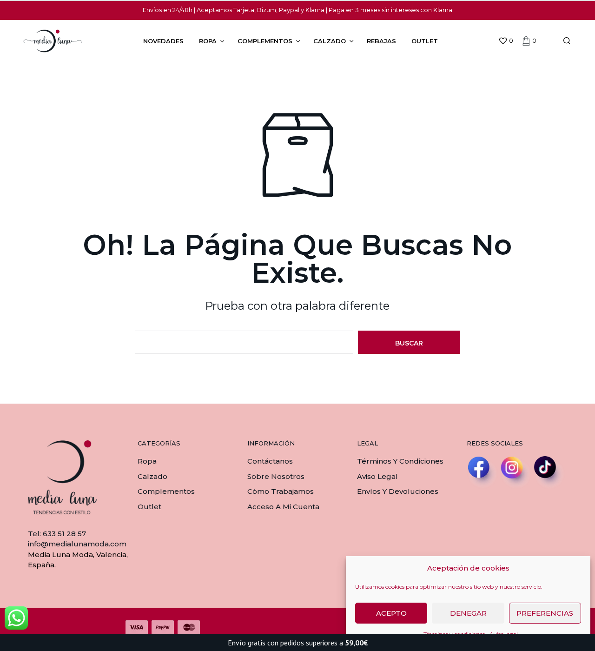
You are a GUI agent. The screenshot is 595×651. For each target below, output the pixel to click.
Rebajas (381, 41)
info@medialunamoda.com (77, 543)
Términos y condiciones (400, 461)
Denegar (468, 613)
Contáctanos (270, 461)
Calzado (329, 41)
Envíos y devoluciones (397, 491)
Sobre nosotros (275, 476)
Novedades (163, 41)
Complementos (265, 41)
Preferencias (544, 613)
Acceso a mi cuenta (283, 506)
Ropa (208, 41)
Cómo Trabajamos (280, 491)
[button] (505, 41)
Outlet (424, 41)
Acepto (391, 613)
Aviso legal (377, 476)
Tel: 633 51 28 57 (57, 533)
